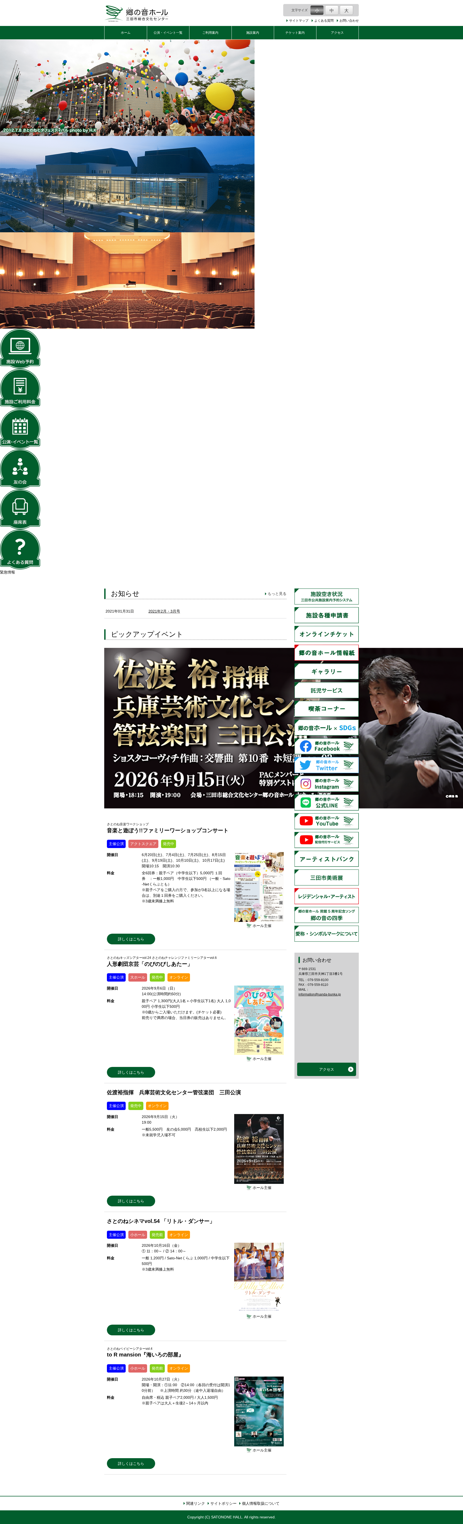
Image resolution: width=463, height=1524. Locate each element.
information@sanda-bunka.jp (319, 994)
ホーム (125, 33)
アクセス (337, 33)
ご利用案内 (210, 33)
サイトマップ (298, 20)
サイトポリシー (223, 1503)
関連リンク (195, 1503)
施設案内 (252, 33)
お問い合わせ (349, 20)
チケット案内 (295, 33)
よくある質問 (324, 20)
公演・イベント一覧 (168, 33)
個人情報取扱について (260, 1503)
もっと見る (277, 593)
